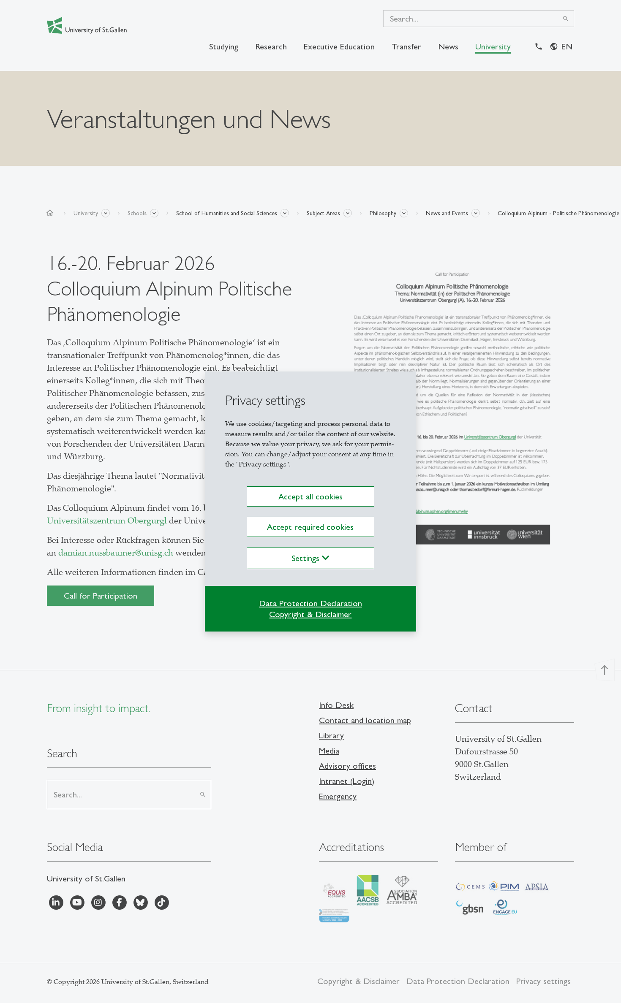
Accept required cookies (310, 527)
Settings (306, 558)
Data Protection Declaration (310, 603)
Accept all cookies (310, 496)
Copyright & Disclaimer (310, 614)
